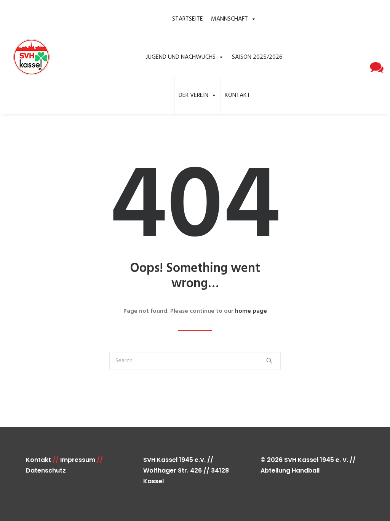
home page (251, 311)
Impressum (77, 459)
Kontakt (237, 95)
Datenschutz (46, 470)
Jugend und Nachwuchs (181, 57)
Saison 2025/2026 (257, 57)
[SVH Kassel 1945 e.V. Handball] (31, 57)
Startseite (187, 19)
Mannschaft (229, 19)
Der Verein (193, 95)
